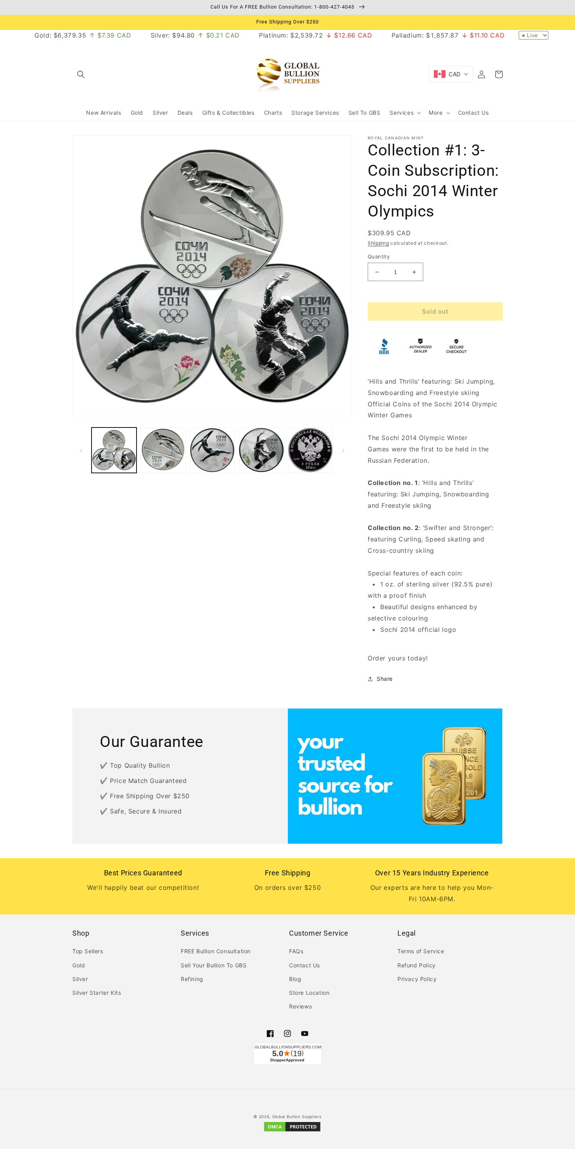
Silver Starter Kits (96, 992)
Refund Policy (416, 965)
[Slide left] (81, 449)
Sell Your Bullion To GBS (213, 965)
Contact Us (304, 965)
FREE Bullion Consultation (216, 951)
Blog (295, 979)
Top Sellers (87, 951)
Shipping (378, 243)
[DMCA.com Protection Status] (292, 1131)
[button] (81, 74)
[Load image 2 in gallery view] (162, 450)
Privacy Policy (417, 979)
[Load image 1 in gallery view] (114, 450)
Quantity (379, 256)
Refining (192, 979)
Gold (78, 965)
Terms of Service (420, 951)
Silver (80, 979)
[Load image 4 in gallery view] (261, 450)
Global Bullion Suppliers (297, 1116)
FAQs (296, 951)
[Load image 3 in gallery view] (212, 450)
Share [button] (385, 678)
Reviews (300, 1006)
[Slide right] (343, 449)
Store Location (309, 992)
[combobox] (451, 74)
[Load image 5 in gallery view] (310, 450)
